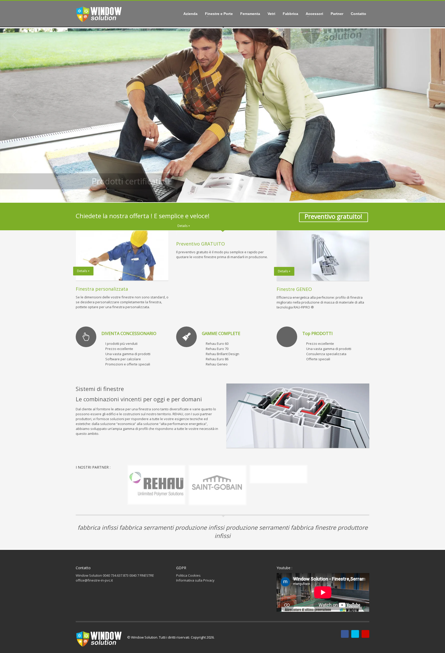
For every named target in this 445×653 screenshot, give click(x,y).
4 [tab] (229, 196)
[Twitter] (355, 634)
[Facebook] (345, 634)
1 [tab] (216, 196)
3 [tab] (224, 196)
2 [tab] (220, 196)
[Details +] (222, 233)
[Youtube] (365, 634)
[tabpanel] (222, 115)
